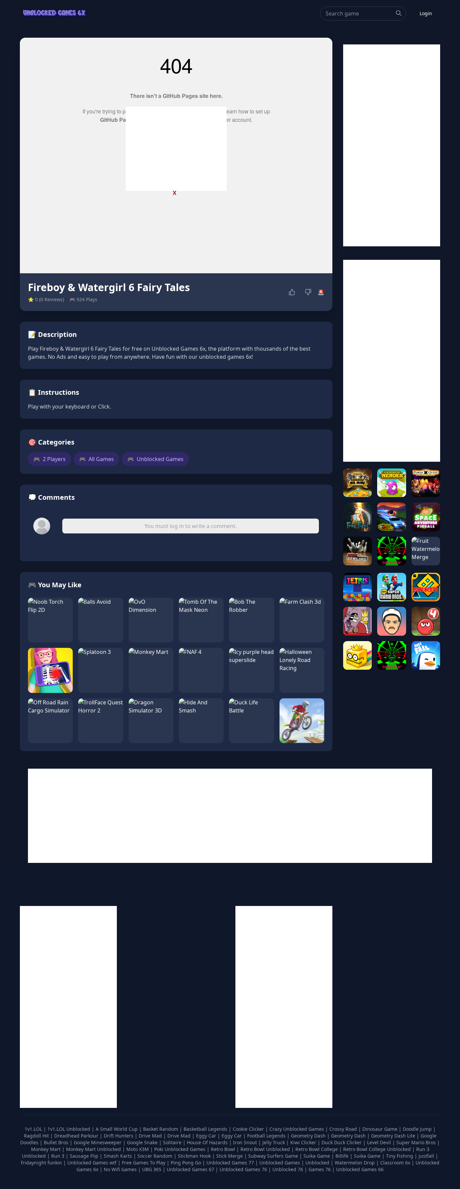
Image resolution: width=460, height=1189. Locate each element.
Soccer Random (155, 1156)
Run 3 (58, 1156)
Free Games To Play (144, 1162)
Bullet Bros (57, 1142)
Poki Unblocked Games (180, 1149)
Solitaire (173, 1142)
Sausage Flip (85, 1156)
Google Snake (143, 1142)
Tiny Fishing (400, 1156)
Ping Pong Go (186, 1162)
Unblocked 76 (287, 1169)
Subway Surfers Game (273, 1156)
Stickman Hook (195, 1156)
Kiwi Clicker (304, 1142)
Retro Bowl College (317, 1149)
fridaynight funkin (42, 1162)
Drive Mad (151, 1135)
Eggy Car (207, 1135)
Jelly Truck (274, 1142)
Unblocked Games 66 (360, 1169)
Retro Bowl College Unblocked (377, 1149)
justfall (427, 1156)
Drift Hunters (119, 1135)
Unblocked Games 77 (230, 1162)
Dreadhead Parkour (77, 1135)
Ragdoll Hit (37, 1135)
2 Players (49, 459)
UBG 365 (151, 1169)
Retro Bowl (223, 1149)
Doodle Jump (418, 1129)
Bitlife (342, 1156)
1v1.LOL (34, 1129)
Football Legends (267, 1135)
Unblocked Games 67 (190, 1169)
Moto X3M (138, 1149)
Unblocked (318, 1162)
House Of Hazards (208, 1142)
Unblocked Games (155, 459)
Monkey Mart (46, 1149)
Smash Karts (118, 1156)
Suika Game (317, 1156)
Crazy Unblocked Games (297, 1129)
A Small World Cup (117, 1129)
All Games (96, 459)
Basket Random (161, 1129)
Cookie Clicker (249, 1129)
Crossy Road (343, 1129)
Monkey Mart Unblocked (94, 1149)
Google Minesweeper (98, 1142)
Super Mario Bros (416, 1142)
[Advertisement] (176, 149)
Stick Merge (230, 1156)
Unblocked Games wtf (92, 1162)
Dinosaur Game (380, 1129)
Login (426, 13)
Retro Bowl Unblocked (265, 1149)
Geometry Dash (309, 1135)
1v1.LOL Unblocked (69, 1129)
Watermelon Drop (355, 1162)
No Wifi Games (120, 1169)
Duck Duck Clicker (342, 1142)
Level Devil (379, 1142)
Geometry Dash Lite (394, 1135)
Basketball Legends (206, 1129)
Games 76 (319, 1169)
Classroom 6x (395, 1162)
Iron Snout (245, 1142)
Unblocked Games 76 (243, 1169)
